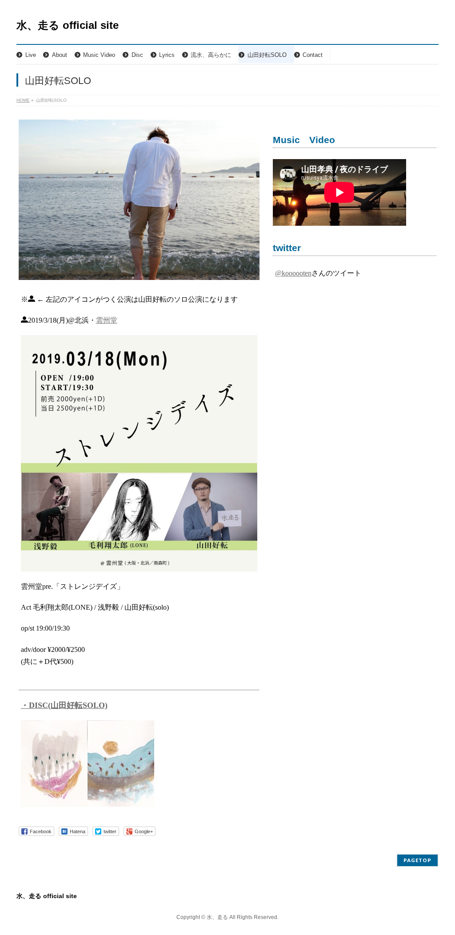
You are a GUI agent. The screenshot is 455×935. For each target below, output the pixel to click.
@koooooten (293, 273)
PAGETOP (417, 860)
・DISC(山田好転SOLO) (64, 705)
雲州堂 (106, 320)
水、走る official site (67, 25)
